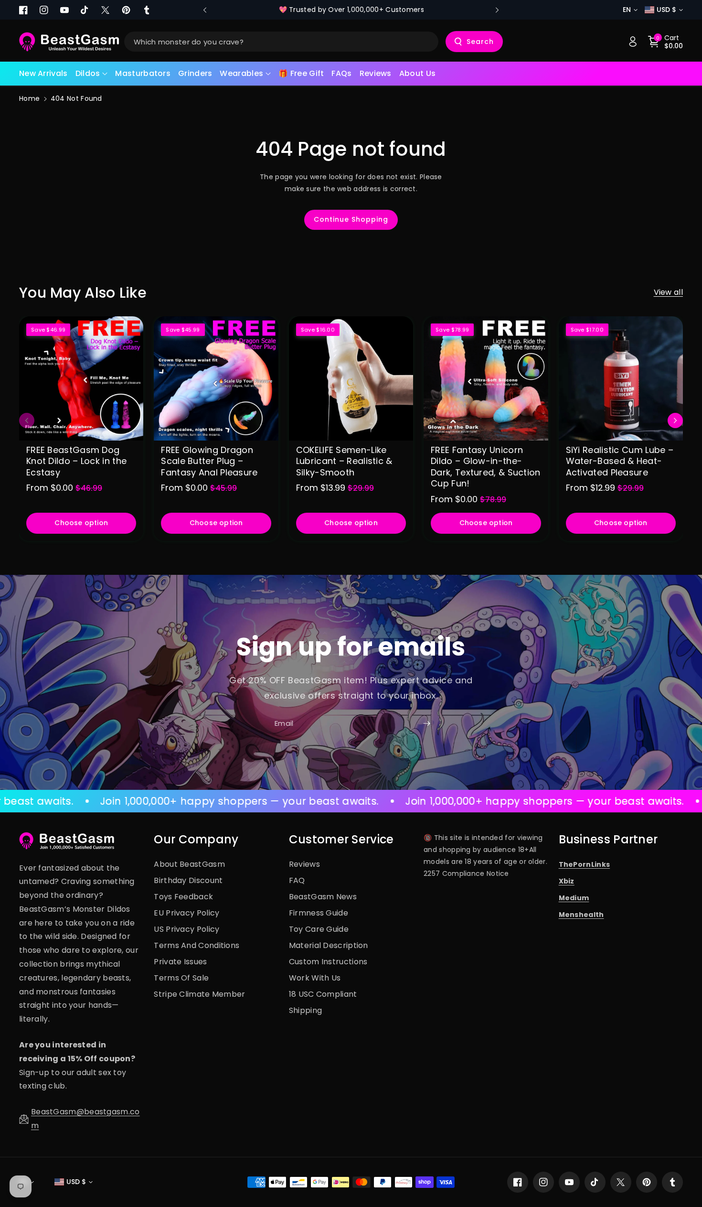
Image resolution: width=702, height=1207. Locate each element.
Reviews (304, 864)
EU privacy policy (186, 912)
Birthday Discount (188, 880)
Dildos (87, 73)
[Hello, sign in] (633, 41)
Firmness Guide (318, 912)
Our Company (196, 839)
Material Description (328, 945)
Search (480, 41)
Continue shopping (351, 219)
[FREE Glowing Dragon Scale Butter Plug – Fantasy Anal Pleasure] (216, 378)
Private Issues (180, 961)
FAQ (297, 880)
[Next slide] (497, 10)
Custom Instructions (328, 961)
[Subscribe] (426, 723)
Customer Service (341, 839)
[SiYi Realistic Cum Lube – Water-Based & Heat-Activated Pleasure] (621, 378)
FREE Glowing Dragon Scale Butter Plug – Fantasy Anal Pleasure (209, 461)
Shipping (305, 1010)
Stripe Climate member (199, 994)
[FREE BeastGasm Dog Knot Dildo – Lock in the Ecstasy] (81, 378)
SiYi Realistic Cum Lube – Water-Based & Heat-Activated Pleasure (620, 461)
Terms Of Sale (181, 977)
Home (29, 98)
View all (668, 292)
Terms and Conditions (196, 945)
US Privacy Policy (186, 929)
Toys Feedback (183, 896)
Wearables (241, 73)
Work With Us (315, 977)
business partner (608, 839)
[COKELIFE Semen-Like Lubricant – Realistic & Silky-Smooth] (351, 378)
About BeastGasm (189, 864)
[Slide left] (26, 420)
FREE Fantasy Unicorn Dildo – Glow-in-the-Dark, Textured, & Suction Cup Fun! (486, 466)
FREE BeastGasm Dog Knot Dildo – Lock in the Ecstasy (76, 461)
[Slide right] (675, 420)
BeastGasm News (323, 896)
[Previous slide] (205, 10)
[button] (92, 74)
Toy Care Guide (319, 929)
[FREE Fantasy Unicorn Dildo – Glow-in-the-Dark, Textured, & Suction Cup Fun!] (486, 378)
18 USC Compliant (323, 994)
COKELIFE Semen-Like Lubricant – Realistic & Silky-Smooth (344, 461)
